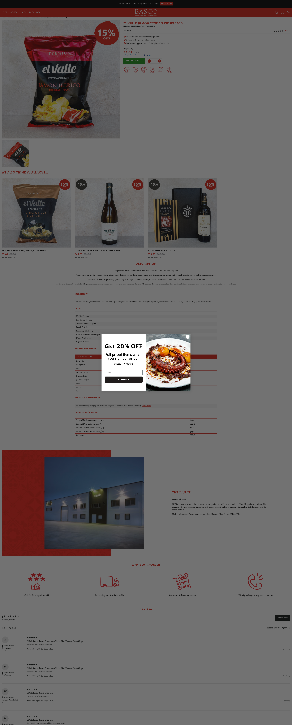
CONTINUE (123, 379)
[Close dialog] (188, 337)
